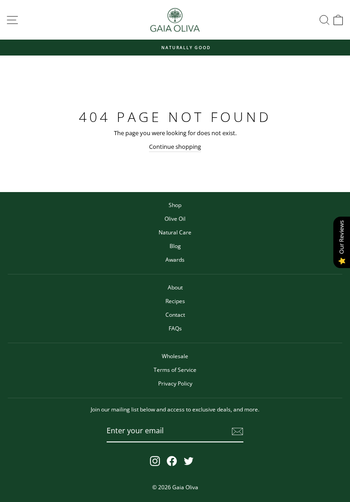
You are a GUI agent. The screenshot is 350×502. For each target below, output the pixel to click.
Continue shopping (175, 146)
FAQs (175, 328)
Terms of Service (175, 369)
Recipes (175, 300)
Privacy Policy (175, 383)
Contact (175, 314)
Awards (175, 259)
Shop (175, 204)
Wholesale (175, 356)
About (175, 287)
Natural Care (175, 232)
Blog (175, 245)
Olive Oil (175, 218)
